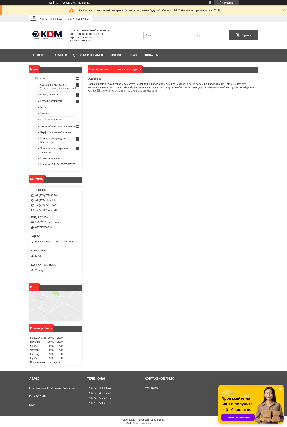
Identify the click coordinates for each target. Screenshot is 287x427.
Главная (39, 55)
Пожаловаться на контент (147, 423)
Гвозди (44, 107)
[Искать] (198, 35)
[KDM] (46, 35)
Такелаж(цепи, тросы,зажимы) (58, 126)
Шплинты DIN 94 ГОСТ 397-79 (57, 164)
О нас (133, 55)
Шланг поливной (50, 158)
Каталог (58, 55)
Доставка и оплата (86, 55)
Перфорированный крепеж (55, 132)
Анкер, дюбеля (49, 94)
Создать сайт (70, 2)
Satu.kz (161, 419)
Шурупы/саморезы (51, 100)
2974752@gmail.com (47, 222)
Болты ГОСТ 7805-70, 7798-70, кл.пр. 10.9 (129, 90)
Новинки (115, 55)
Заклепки (45, 113)
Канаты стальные (50, 119)
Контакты (151, 55)
